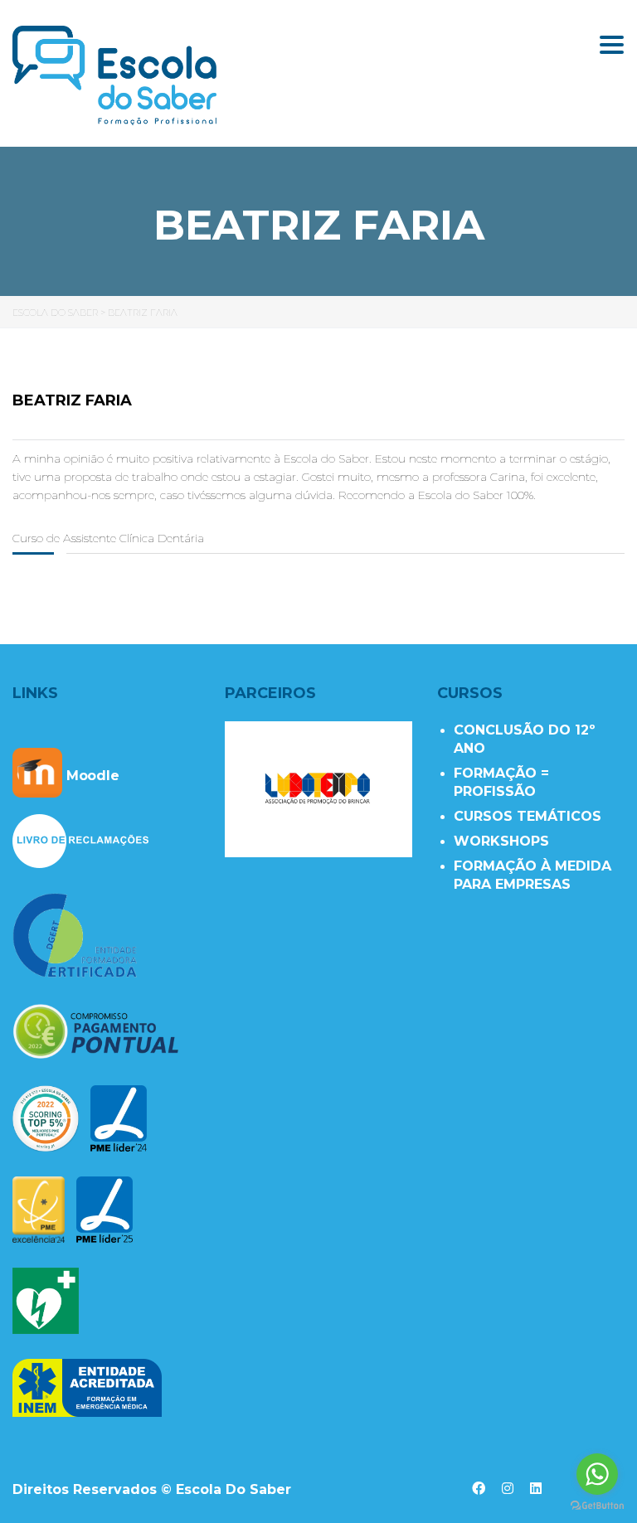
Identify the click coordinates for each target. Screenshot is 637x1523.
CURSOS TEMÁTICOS (527, 816)
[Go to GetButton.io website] (597, 1506)
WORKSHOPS (501, 841)
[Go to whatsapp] (597, 1474)
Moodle (90, 775)
